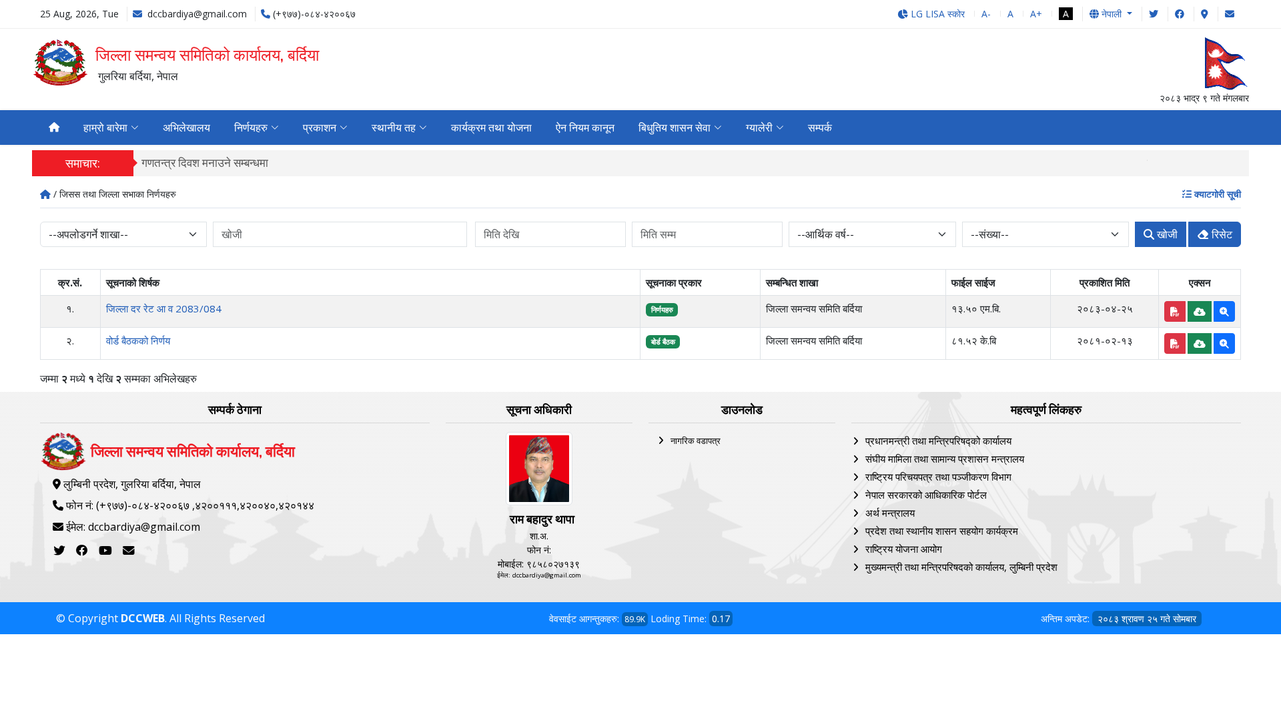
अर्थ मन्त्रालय (890, 512)
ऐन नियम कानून (585, 127)
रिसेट (1220, 234)
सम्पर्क (820, 127)
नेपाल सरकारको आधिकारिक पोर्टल (926, 494)
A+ (1036, 14)
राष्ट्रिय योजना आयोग (903, 548)
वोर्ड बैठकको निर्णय (138, 340)
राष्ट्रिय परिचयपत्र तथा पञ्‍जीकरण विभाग (938, 476)
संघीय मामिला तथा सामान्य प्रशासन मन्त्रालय (944, 458)
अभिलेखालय (186, 127)
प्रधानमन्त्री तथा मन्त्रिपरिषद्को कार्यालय (938, 440)
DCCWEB (143, 618)
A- (986, 14)
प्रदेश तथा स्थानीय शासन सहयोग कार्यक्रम (941, 530)
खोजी (1166, 234)
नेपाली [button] (1111, 13)
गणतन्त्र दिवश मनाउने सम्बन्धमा (204, 162)
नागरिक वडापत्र (696, 441)
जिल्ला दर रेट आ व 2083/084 (164, 308)
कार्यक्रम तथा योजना (491, 127)
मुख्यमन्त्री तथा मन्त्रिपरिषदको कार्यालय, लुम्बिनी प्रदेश (961, 566)
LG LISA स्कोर (936, 13)
